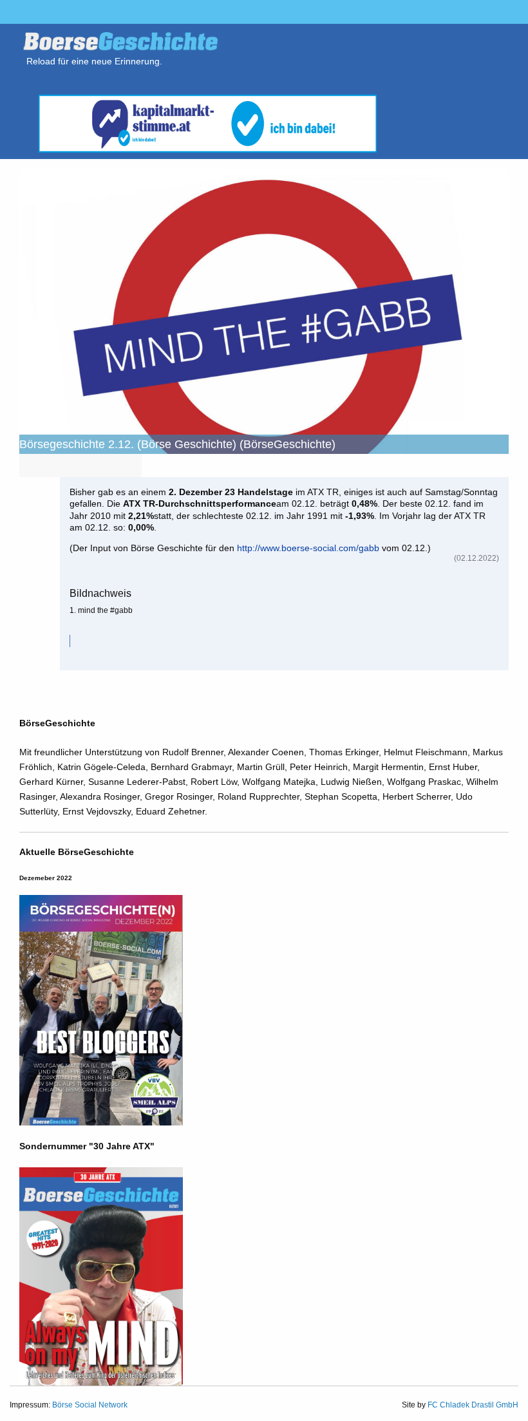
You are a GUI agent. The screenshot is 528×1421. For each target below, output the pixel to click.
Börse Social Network (89, 1404)
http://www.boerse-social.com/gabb (308, 548)
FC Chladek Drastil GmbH (473, 1404)
